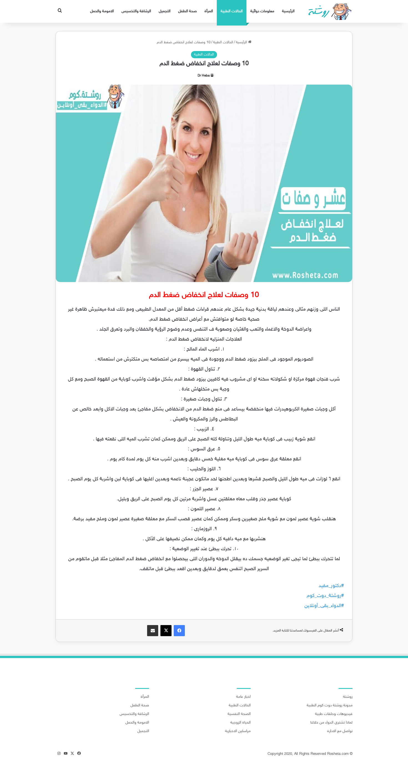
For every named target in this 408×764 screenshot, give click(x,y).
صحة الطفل (187, 11)
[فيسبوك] (179, 630)
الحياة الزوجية (240, 722)
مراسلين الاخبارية (238, 731)
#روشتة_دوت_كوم (325, 596)
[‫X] (166, 630)
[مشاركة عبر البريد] (152, 630)
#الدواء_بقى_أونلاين (324, 606)
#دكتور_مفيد (331, 586)
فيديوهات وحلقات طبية (333, 714)
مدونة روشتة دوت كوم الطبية (329, 705)
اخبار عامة (243, 697)
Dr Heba (204, 76)
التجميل (164, 11)
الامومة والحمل (102, 11)
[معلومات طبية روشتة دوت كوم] (328, 11)
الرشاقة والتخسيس (136, 11)
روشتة (347, 697)
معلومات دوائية (262, 11)
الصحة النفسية (239, 714)
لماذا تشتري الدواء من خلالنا (331, 722)
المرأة (209, 11)
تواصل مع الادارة (339, 731)
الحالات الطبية (232, 11)
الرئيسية (288, 11)
